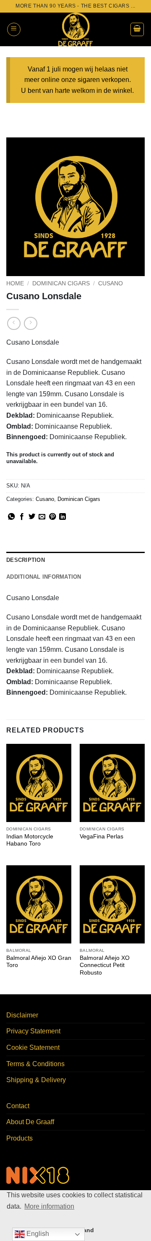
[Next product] (13, 323)
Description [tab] (25, 560)
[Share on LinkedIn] (62, 517)
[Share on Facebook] (21, 517)
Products (19, 1138)
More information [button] (49, 1206)
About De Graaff (30, 1121)
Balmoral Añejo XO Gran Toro (38, 962)
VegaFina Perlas (101, 836)
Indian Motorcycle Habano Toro (29, 840)
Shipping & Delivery (36, 1079)
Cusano (110, 283)
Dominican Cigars (61, 283)
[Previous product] (30, 323)
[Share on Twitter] (32, 517)
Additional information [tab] (43, 577)
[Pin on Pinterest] (52, 517)
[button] (14, 29)
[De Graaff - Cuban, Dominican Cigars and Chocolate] (75, 29)
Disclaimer (22, 1015)
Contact (17, 1105)
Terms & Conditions (35, 1063)
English (37, 1233)
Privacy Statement (33, 1031)
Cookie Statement (33, 1047)
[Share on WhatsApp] (11, 517)
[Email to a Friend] (42, 517)
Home (15, 283)
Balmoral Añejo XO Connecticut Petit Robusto (105, 965)
